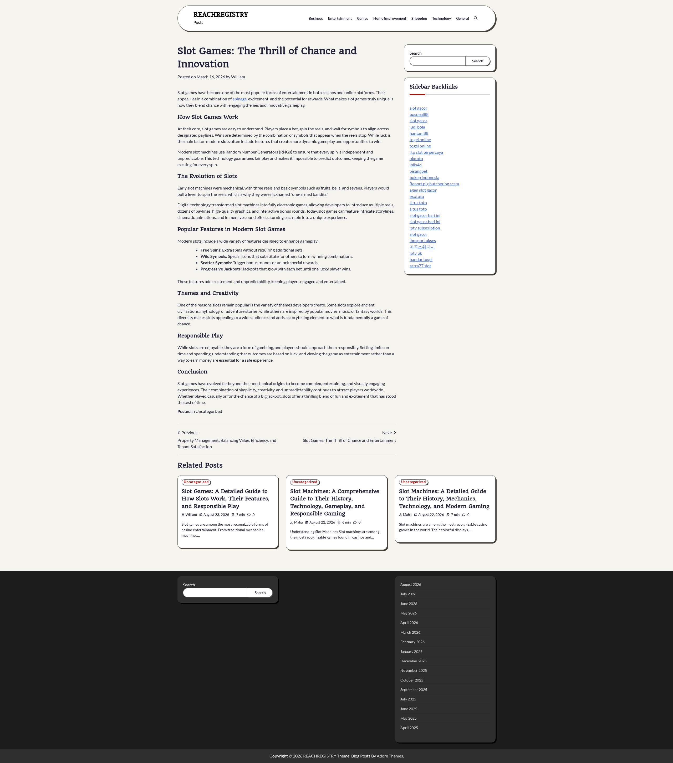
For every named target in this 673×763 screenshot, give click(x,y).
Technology (441, 18)
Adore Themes (390, 755)
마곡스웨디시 (422, 246)
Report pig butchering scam (434, 183)
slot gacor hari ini (425, 215)
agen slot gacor (423, 190)
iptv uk (416, 253)
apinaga (239, 98)
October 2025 (411, 680)
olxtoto (416, 158)
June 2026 (408, 603)
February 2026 (412, 641)
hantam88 (419, 133)
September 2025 (413, 689)
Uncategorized (209, 411)
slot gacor (418, 108)
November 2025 (413, 670)
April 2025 (409, 727)
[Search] (476, 18)
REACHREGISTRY (220, 14)
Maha (298, 522)
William (238, 76)
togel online (420, 139)
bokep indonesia (424, 177)
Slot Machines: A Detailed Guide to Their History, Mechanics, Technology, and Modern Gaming (444, 498)
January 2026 (411, 651)
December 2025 (413, 661)
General (462, 18)
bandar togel (421, 259)
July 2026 (408, 594)
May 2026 (408, 613)
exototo (417, 196)
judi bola (417, 127)
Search (416, 52)
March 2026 (410, 632)
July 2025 (408, 699)
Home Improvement (389, 18)
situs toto (418, 202)
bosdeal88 (419, 114)
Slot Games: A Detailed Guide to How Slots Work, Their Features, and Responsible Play (225, 498)
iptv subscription (425, 228)
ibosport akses (423, 240)
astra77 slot (420, 265)
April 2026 (409, 622)
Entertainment (340, 18)
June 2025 (408, 708)
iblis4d (416, 164)
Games (362, 18)
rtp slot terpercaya (426, 152)
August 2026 (410, 584)
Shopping (419, 18)
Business (316, 18)
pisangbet (418, 171)
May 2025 (408, 718)
